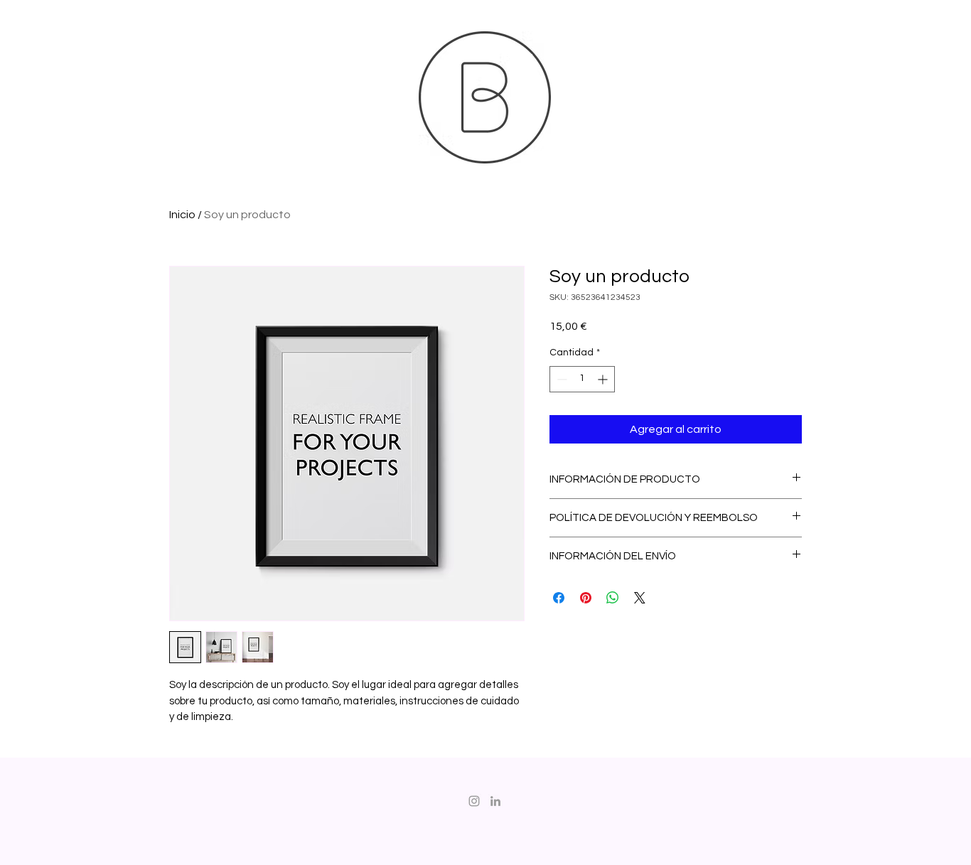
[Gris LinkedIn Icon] (495, 801)
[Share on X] (639, 597)
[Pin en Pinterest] (585, 597)
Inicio (182, 214)
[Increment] (604, 379)
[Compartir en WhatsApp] (612, 597)
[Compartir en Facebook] (558, 597)
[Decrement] (560, 379)
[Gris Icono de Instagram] (474, 801)
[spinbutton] (582, 379)
